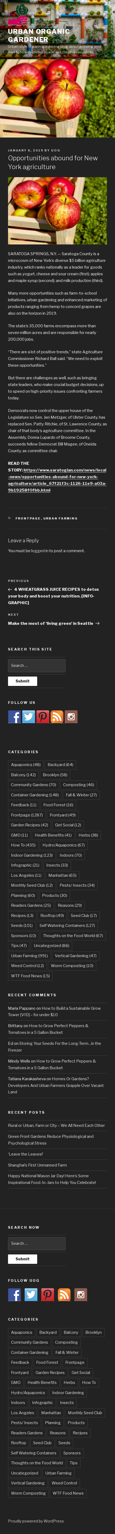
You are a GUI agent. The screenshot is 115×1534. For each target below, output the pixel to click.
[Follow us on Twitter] (28, 716)
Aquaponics (26, 764)
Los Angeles (26, 875)
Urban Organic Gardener (39, 35)
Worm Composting (72, 965)
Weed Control (27, 965)
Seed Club (84, 915)
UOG (55, 150)
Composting (78, 784)
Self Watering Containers (67, 925)
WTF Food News (30, 976)
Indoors (71, 855)
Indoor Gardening (32, 855)
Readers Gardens (31, 905)
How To (23, 845)
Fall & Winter (81, 795)
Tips (19, 945)
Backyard (60, 764)
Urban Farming (60, 518)
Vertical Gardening (76, 955)
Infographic (25, 865)
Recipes (22, 915)
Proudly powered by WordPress (36, 1521)
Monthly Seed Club (32, 885)
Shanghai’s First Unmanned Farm (37, 1165)
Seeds (22, 925)
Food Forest (58, 805)
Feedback (23, 805)
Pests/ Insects (77, 885)
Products (54, 895)
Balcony (23, 774)
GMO (19, 835)
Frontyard (63, 815)
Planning (23, 895)
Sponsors (23, 935)
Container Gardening (35, 795)
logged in (39, 550)
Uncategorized (51, 945)
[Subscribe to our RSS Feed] (57, 716)
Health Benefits (53, 835)
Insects (57, 865)
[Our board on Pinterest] (42, 716)
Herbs (88, 835)
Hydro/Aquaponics (64, 845)
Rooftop (52, 915)
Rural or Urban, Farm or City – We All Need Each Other (56, 1125)
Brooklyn (55, 774)
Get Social (68, 825)
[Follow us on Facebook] (14, 716)
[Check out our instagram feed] (71, 716)
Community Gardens (33, 784)
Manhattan (62, 875)
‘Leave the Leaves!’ (25, 1154)
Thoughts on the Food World (73, 935)
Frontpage (28, 518)
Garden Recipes (29, 825)
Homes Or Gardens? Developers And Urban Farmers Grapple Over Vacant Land (56, 1085)
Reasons (70, 905)
